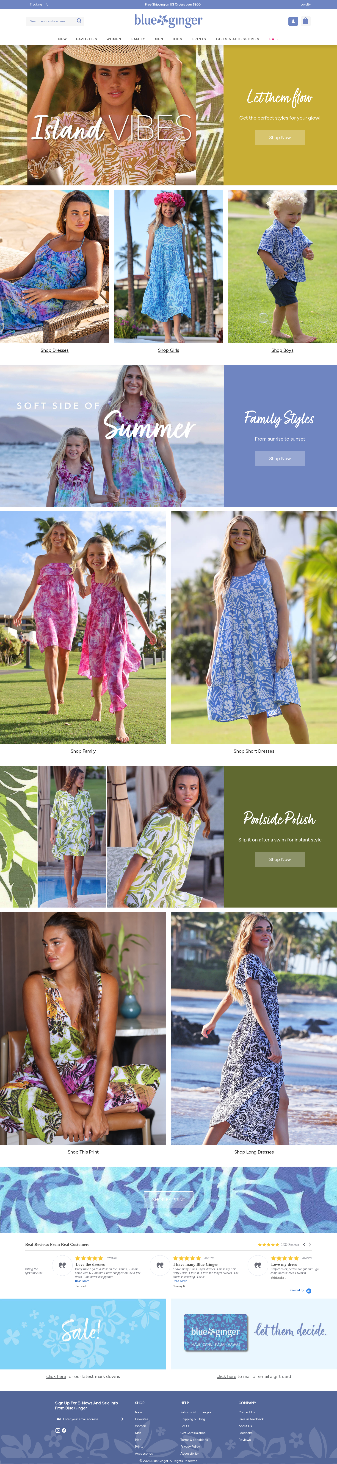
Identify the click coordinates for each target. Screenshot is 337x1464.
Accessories (144, 1454)
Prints (139, 1447)
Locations (246, 1433)
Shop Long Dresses (254, 1152)
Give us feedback (251, 1419)
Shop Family (83, 751)
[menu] (168, 39)
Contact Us (247, 1412)
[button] (293, 21)
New (138, 1412)
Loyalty (306, 4)
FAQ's (184, 1426)
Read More (55, 1281)
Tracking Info (39, 4)
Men (138, 1440)
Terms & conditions (194, 1440)
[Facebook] (64, 1432)
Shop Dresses (55, 350)
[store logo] (168, 21)
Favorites (141, 1419)
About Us (245, 1426)
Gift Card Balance (193, 1433)
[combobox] (55, 21)
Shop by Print (168, 1199)
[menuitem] (63, 39)
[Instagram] (58, 1432)
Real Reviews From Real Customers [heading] (57, 1244)
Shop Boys (282, 350)
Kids (138, 1433)
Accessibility (189, 1454)
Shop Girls (168, 350)
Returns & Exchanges (195, 1412)
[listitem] (71, 1271)
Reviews (245, 1440)
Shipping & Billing (192, 1419)
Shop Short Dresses (254, 751)
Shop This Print (83, 1152)
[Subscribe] (122, 1419)
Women (140, 1426)
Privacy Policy (190, 1447)
